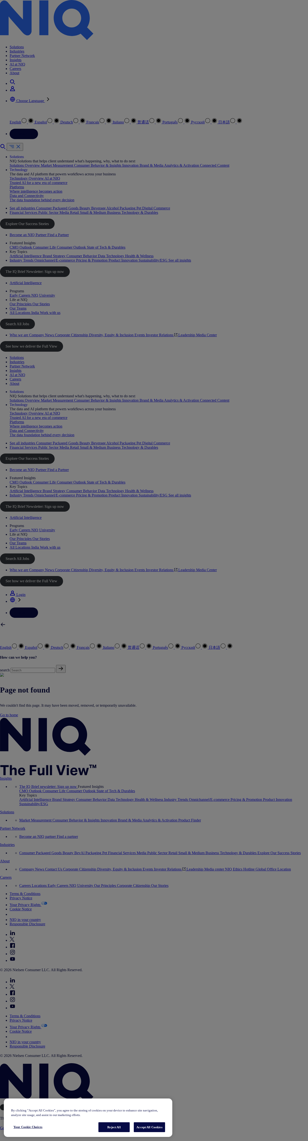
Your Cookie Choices (27, 1127)
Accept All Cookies (149, 1127)
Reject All (114, 1127)
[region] (88, 1117)
